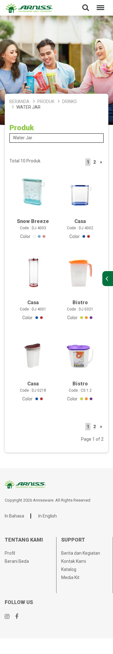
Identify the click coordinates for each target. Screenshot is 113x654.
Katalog (68, 569)
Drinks (69, 101)
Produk (45, 101)
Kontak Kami (73, 561)
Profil (10, 553)
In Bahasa (14, 515)
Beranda (19, 101)
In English (47, 515)
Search (86, 3)
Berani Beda (17, 561)
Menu (99, 3)
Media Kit (70, 577)
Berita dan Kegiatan (80, 553)
